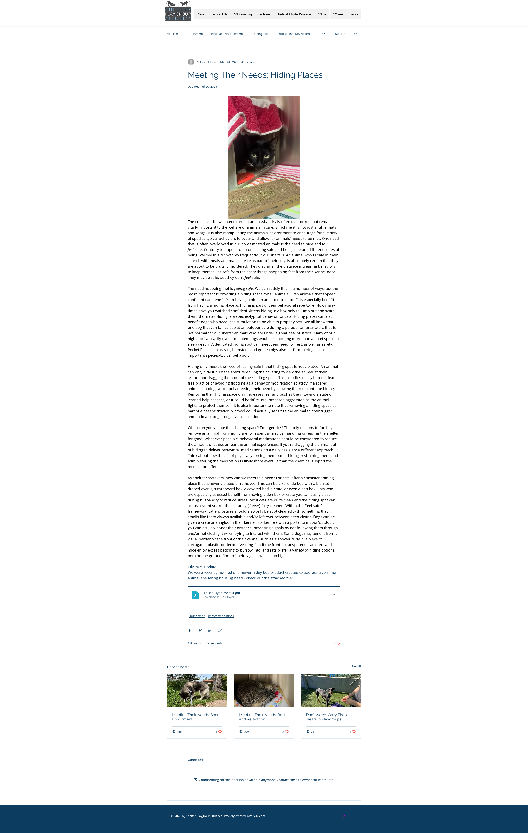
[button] (356, 33)
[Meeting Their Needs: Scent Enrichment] (197, 690)
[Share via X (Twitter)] (200, 630)
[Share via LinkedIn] (210, 630)
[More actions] (337, 62)
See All (356, 666)
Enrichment (195, 34)
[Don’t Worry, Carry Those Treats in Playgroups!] (331, 690)
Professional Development (295, 34)
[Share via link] (220, 630)
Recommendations (221, 616)
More (338, 34)
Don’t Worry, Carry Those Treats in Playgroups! (327, 717)
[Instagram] (343, 816)
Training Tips (260, 34)
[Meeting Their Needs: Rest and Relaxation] (264, 690)
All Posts (173, 34)
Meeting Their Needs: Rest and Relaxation (262, 717)
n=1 (324, 34)
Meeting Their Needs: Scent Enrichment (196, 717)
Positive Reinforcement (227, 34)
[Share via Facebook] (190, 630)
